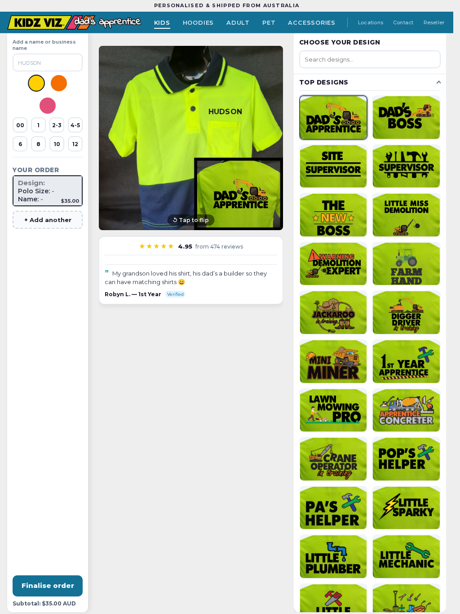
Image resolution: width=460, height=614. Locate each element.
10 (57, 144)
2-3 (57, 125)
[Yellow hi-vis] (36, 83)
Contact (403, 22)
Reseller (434, 22)
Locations (370, 22)
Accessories (312, 22)
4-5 (75, 125)
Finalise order (48, 585)
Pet (268, 22)
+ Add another (47, 219)
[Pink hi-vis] (48, 106)
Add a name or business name (44, 45)
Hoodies (198, 22)
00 (20, 125)
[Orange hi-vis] (59, 83)
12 (75, 144)
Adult (238, 22)
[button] (191, 138)
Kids (162, 22)
